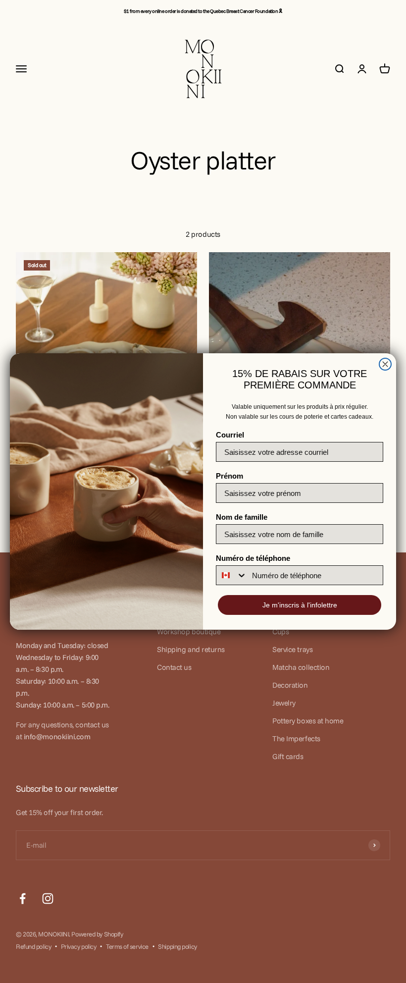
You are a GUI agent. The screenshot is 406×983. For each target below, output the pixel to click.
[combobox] (231, 575)
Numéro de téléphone (253, 558)
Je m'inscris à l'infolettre (299, 605)
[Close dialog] (385, 364)
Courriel (230, 435)
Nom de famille (241, 517)
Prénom (229, 476)
